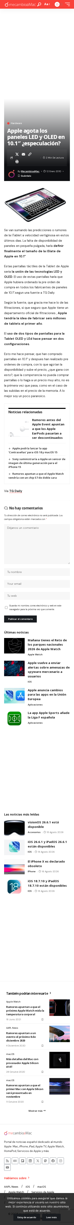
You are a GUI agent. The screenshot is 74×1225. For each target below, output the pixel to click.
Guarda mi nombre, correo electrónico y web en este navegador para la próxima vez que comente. (35, 607)
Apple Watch (35, 654)
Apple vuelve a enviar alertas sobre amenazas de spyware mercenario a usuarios (49, 669)
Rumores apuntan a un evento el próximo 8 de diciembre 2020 (21, 1036)
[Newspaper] (15, 1161)
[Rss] (7, 1161)
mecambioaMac (30, 171)
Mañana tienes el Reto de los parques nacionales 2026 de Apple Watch (47, 644)
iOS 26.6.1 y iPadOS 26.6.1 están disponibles (47, 844)
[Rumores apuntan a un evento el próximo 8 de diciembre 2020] (59, 1034)
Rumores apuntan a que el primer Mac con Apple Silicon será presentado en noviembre (24, 1090)
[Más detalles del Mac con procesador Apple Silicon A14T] (59, 1060)
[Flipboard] (22, 1161)
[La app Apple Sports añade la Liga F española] (14, 718)
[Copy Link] (30, 154)
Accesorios (34, 832)
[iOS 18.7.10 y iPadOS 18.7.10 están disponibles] (14, 886)
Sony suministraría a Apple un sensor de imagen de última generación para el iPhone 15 (36, 463)
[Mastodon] (45, 1161)
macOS (10, 1054)
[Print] (17, 161)
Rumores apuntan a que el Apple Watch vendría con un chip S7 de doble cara (36, 475)
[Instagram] (60, 1161)
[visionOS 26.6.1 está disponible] (14, 828)
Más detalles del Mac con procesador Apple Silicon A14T (22, 1062)
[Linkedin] (30, 1161)
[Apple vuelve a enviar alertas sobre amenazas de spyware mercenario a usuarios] (14, 668)
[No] (69, 1209)
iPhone (32, 871)
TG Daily (15, 491)
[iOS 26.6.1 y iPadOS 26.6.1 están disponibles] (14, 847)
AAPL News (12, 1027)
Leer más (51, 1217)
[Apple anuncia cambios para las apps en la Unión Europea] (14, 695)
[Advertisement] (37, 48)
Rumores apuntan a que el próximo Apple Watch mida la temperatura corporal (25, 1010)
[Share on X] (17, 154)
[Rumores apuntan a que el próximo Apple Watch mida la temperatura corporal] (59, 1007)
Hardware (16, 123)
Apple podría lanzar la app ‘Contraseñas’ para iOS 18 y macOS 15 (32, 450)
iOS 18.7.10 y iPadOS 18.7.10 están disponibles (47, 883)
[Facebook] (53, 1161)
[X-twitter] (38, 1161)
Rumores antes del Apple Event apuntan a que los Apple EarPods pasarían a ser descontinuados (48, 429)
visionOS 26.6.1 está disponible (43, 824)
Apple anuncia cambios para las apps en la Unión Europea (47, 694)
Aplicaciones (35, 704)
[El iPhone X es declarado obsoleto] (14, 867)
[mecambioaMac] (20, 4)
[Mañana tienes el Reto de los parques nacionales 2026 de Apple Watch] (14, 645)
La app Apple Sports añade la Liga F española (48, 715)
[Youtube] (7, 1167)
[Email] (23, 154)
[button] (39, 4)
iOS (30, 681)
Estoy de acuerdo (26, 1217)
